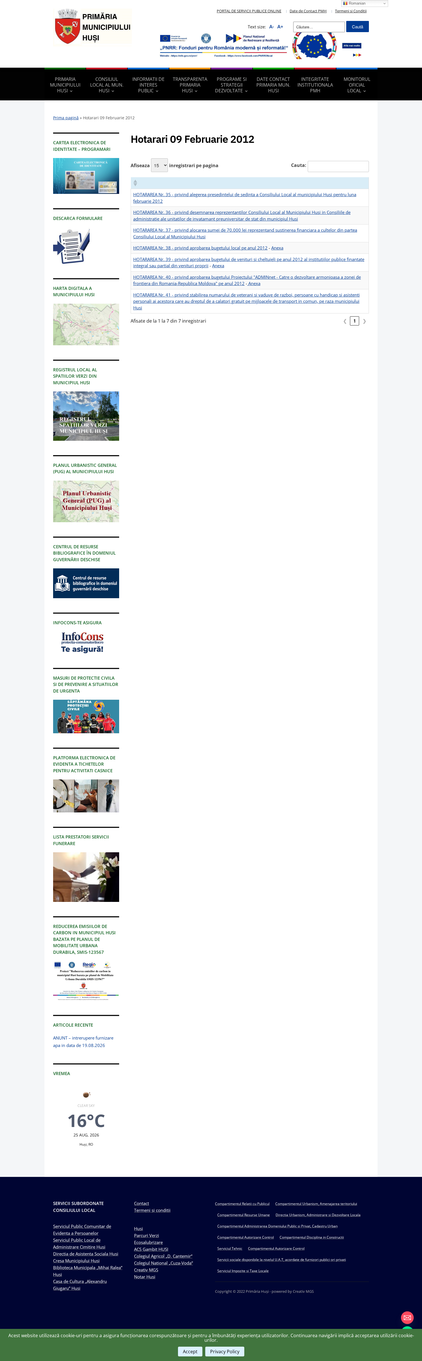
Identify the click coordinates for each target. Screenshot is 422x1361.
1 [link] (354, 320)
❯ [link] (364, 320)
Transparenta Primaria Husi (190, 85)
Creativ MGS (146, 1270)
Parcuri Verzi (146, 1235)
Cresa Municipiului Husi (76, 1260)
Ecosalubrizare (148, 1242)
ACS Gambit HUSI (151, 1249)
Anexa (277, 248)
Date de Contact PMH (308, 10)
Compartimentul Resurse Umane (243, 1214)
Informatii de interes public (148, 85)
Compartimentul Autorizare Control (245, 1237)
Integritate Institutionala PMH (315, 85)
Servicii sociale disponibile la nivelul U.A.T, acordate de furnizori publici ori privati (281, 1259)
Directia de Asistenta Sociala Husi (85, 1254)
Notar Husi (144, 1277)
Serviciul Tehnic (229, 1248)
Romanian (356, 3)
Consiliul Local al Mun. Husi (106, 85)
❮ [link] (345, 320)
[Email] (407, 1317)
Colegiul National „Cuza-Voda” (163, 1263)
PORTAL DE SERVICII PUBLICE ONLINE (249, 10)
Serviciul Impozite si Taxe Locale (243, 1270)
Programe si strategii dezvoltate (231, 85)
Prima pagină (66, 117)
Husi (138, 1228)
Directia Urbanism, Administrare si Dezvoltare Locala (318, 1214)
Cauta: (298, 165)
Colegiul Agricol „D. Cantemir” (163, 1256)
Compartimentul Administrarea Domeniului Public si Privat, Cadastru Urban (277, 1226)
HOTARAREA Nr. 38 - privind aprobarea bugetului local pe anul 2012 (200, 248)
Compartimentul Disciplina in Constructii (312, 1237)
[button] (135, 183)
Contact (141, 1203)
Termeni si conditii (152, 1210)
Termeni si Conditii (351, 10)
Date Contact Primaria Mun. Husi (273, 85)
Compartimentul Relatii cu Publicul (242, 1203)
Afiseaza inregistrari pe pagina (174, 165)
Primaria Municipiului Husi (65, 85)
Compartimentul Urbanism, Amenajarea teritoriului (316, 1203)
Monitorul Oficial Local (357, 85)
